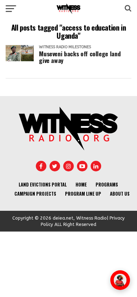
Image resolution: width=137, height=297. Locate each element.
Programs (107, 184)
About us (120, 193)
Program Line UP (83, 193)
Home (81, 184)
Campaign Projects (35, 193)
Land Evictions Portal (43, 184)
